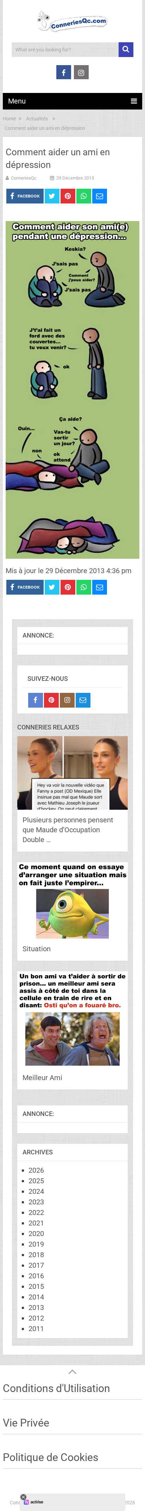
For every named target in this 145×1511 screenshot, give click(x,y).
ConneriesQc (24, 178)
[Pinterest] (51, 700)
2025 (36, 1181)
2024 (36, 1191)
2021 (36, 1223)
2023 (36, 1202)
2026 (36, 1170)
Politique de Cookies (50, 1457)
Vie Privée (26, 1423)
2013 (36, 1307)
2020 (36, 1233)
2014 (36, 1297)
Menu (17, 101)
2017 (36, 1265)
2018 (36, 1254)
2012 (36, 1318)
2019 (36, 1244)
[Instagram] (67, 700)
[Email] (83, 700)
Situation (37, 949)
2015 (36, 1286)
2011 (36, 1328)
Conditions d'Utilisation (56, 1388)
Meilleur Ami (42, 1077)
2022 (36, 1212)
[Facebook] (35, 700)
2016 (36, 1276)
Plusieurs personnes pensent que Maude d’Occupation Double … (68, 830)
